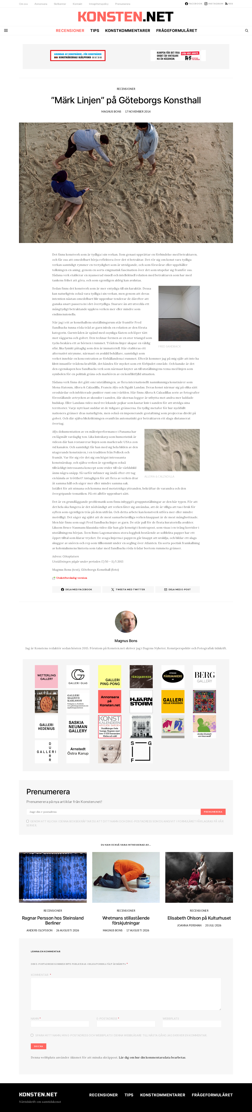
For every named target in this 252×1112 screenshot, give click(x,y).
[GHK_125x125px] (172, 701)
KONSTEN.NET (38, 1094)
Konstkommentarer (127, 30)
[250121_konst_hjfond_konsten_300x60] (78, 55)
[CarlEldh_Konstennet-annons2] (46, 701)
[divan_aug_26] (109, 751)
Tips (94, 30)
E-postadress (108, 1018)
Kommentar (40, 974)
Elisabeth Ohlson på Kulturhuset (199, 918)
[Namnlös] (204, 701)
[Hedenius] (46, 726)
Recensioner (70, 30)
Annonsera (40, 3)
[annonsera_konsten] (109, 701)
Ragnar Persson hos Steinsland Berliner (53, 920)
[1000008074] (77, 726)
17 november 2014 (138, 111)
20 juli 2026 (213, 925)
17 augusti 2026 (137, 930)
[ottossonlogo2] (172, 676)
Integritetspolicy (98, 3)
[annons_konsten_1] (77, 701)
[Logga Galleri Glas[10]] (77, 676)
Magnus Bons (111, 111)
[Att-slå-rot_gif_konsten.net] (141, 676)
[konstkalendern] (109, 726)
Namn (36, 1018)
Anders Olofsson (39, 930)
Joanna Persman (189, 925)
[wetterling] (46, 676)
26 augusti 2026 (67, 930)
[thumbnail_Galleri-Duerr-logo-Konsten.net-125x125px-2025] (46, 751)
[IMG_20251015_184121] (178, 55)
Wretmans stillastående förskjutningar (126, 920)
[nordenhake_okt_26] (172, 726)
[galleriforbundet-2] (141, 751)
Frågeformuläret (176, 30)
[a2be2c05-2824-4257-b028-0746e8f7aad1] (204, 726)
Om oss (23, 3)
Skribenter (60, 3)
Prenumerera (122, 3)
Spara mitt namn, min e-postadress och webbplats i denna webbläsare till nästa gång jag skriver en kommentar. (121, 1035)
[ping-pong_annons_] (109, 676)
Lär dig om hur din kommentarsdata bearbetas (152, 1057)
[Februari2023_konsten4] (204, 676)
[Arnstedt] (77, 751)
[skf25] (141, 726)
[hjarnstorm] (141, 701)
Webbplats (171, 1018)
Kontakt (77, 3)
